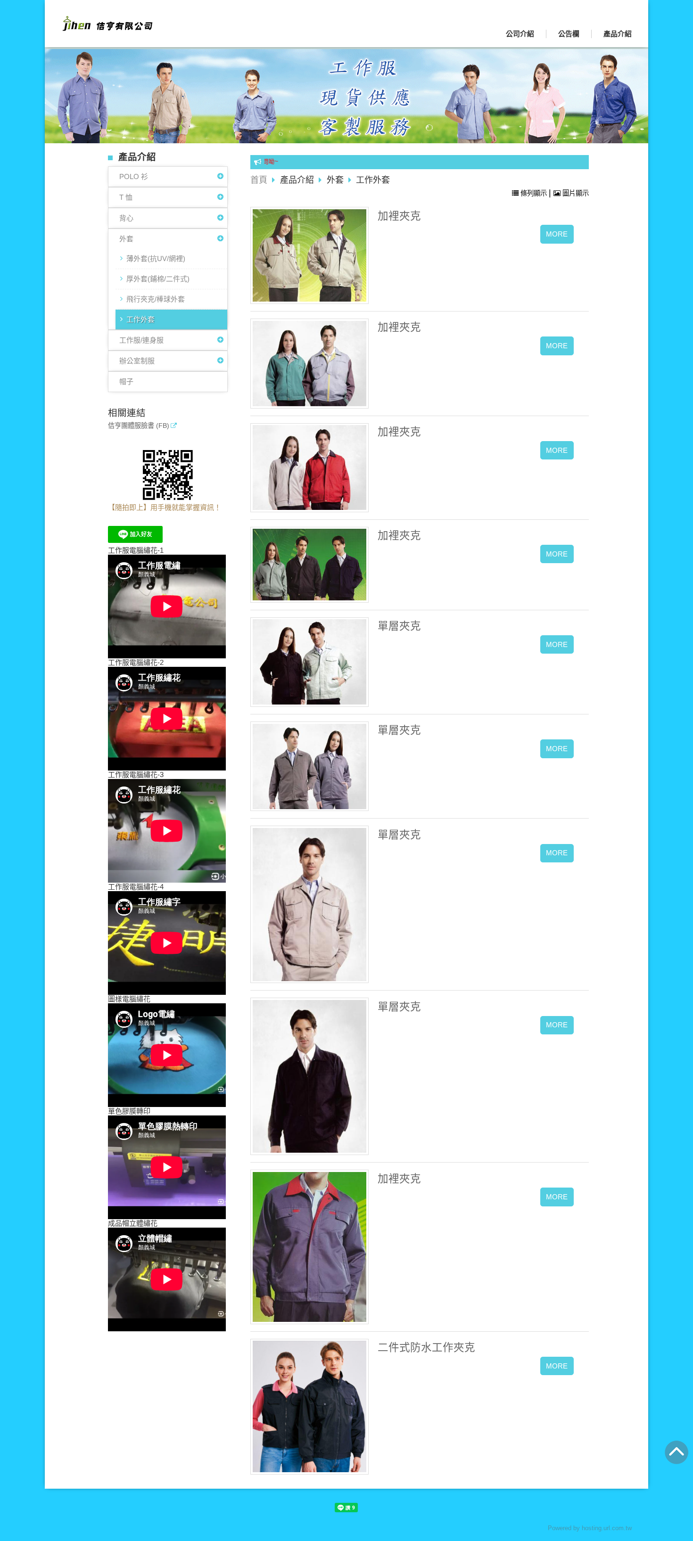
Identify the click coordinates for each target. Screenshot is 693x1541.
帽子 (126, 381)
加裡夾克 (399, 216)
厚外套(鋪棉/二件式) (158, 279)
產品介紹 (298, 180)
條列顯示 (534, 193)
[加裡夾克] (310, 255)
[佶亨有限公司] (106, 28)
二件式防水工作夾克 (426, 1347)
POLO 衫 (133, 176)
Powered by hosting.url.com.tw (590, 1528)
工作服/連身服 (141, 340)
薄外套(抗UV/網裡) (155, 258)
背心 (126, 218)
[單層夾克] (310, 662)
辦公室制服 (137, 361)
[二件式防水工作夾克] (310, 1406)
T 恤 (125, 197)
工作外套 (140, 319)
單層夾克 (399, 626)
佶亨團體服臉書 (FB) (138, 425)
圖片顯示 (575, 193)
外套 (126, 239)
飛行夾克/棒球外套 (155, 299)
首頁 (258, 180)
